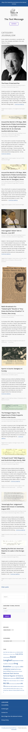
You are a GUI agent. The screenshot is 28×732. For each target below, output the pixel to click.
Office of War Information (11, 680)
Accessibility (4, 705)
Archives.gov (4, 708)
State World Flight (5, 159)
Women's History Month (14, 690)
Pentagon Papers (16, 442)
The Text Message (14, 19)
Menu (15, 23)
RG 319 (10, 688)
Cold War (3, 236)
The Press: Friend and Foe (10, 83)
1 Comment (10, 342)
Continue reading (19, 104)
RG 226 (17, 686)
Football (7, 398)
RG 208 (14, 686)
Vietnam (21, 421)
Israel (23, 578)
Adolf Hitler (5, 652)
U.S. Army (20, 688)
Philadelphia (20, 398)
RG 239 (20, 686)
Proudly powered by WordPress (9, 728)
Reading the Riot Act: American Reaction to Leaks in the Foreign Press (12, 551)
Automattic (14, 729)
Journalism (4, 87)
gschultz (13, 315)
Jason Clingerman (15, 666)
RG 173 (19, 340)
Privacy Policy (5, 720)
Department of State (18, 660)
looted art (14, 669)
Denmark (19, 158)
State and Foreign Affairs (13, 87)
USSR (20, 260)
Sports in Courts (5, 399)
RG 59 (22, 158)
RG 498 (17, 688)
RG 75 (18, 683)
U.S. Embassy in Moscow (13, 260)
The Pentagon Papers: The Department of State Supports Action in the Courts (12, 415)
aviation (7, 158)
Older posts (5, 587)
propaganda (15, 340)
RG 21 (25, 398)
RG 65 (16, 683)
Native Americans (12, 678)
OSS (17, 680)
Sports (16, 374)
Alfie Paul (14, 652)
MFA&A (9, 671)
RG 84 (7, 686)
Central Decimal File (9, 485)
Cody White (19, 654)
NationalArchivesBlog (15, 85)
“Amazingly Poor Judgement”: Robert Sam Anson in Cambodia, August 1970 (12, 507)
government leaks (16, 578)
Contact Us (4, 712)
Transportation (5, 136)
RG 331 (13, 688)
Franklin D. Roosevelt (8, 663)
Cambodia (7, 534)
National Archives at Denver (16, 671)
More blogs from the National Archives (11, 716)
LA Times (21, 258)
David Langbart (8, 108)
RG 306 (7, 688)
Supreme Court (4, 444)
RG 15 (20, 680)
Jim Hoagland (15, 108)
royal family (12, 487)
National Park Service (11, 673)
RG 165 (10, 686)
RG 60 (10, 683)
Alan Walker (10, 652)
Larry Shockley (8, 340)
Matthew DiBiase (13, 398)
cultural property (6, 657)
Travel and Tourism (13, 136)
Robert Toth (4, 260)
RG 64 (13, 683)
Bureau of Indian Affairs (10, 654)
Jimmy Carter (15, 258)
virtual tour (5, 690)
